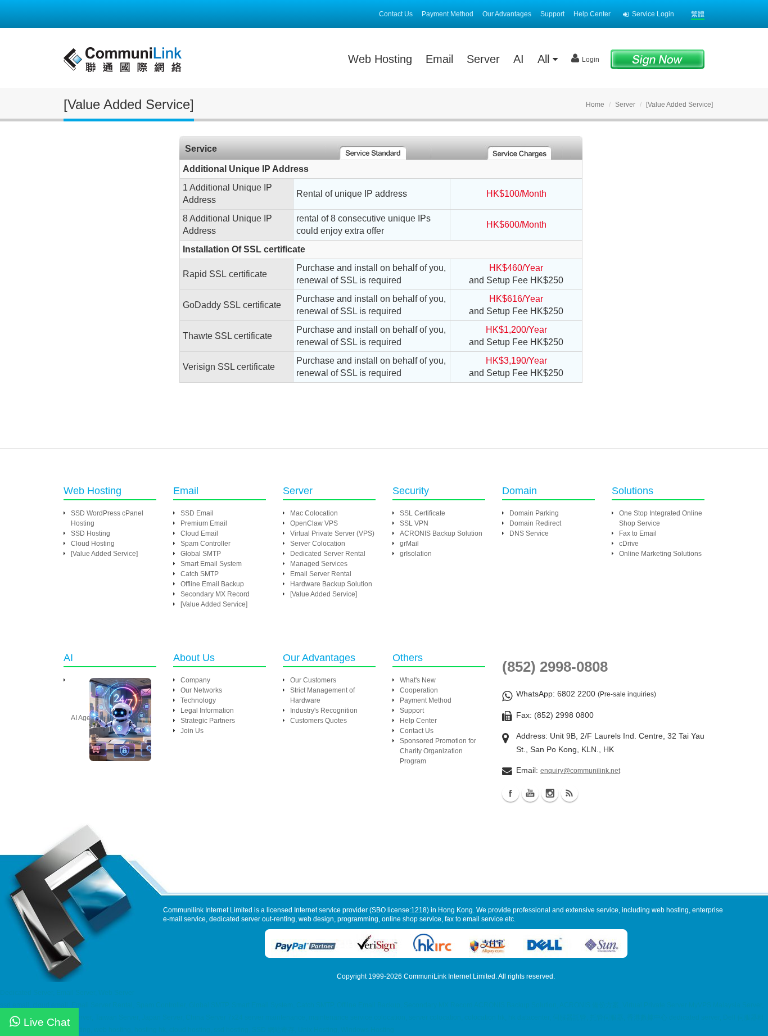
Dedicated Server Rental (327, 554)
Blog (569, 793)
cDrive (629, 544)
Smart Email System (211, 564)
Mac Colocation (314, 513)
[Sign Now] (657, 59)
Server (483, 59)
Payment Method (447, 14)
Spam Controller (205, 544)
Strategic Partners (207, 721)
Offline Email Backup (212, 584)
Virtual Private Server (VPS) (332, 533)
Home (595, 104)
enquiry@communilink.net (580, 771)
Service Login (653, 14)
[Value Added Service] (104, 554)
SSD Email (197, 513)
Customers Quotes (318, 721)
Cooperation (419, 690)
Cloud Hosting (93, 544)
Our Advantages (506, 14)
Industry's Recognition (324, 710)
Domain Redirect (535, 523)
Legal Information (207, 710)
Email (439, 59)
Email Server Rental (320, 574)
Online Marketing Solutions (660, 554)
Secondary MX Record (215, 594)
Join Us (192, 731)
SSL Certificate (422, 513)
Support (552, 14)
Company (195, 680)
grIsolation (416, 554)
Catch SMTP (199, 574)
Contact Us (396, 14)
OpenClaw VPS (314, 523)
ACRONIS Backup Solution (441, 533)
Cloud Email (199, 533)
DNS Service (529, 533)
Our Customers (313, 680)
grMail (409, 544)
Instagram (549, 793)
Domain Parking (534, 513)
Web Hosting (380, 59)
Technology (198, 700)
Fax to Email (638, 533)
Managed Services (318, 564)
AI (518, 59)
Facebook (510, 793)
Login (590, 60)
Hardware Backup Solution (331, 584)
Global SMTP (200, 554)
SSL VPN (414, 523)
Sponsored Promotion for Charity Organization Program (438, 751)
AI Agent (83, 718)
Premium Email (203, 523)
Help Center (592, 14)
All (545, 59)
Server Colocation (317, 544)
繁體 (697, 14)
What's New (418, 680)
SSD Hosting (90, 533)
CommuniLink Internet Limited (449, 976)
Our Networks (201, 690)
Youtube (530, 793)
